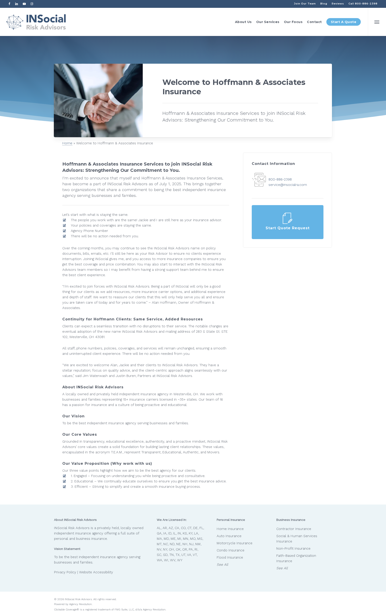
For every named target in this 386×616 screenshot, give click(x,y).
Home (67, 143)
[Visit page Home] (36, 22)
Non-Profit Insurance (293, 549)
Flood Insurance (230, 557)
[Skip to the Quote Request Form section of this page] (287, 222)
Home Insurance (230, 529)
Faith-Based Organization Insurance (296, 558)
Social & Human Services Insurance (296, 538)
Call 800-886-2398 (363, 3)
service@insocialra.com (288, 185)
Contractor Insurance (293, 529)
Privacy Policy (65, 572)
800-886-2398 (280, 179)
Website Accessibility (96, 572)
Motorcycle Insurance (234, 543)
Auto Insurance (229, 536)
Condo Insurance (230, 550)
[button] (377, 22)
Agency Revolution (80, 604)
